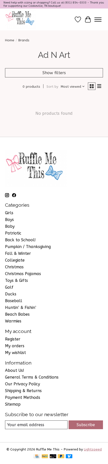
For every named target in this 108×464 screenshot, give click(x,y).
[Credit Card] (37, 456)
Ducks (10, 294)
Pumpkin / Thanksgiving (28, 246)
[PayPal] (45, 456)
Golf (9, 287)
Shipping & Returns (23, 390)
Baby (10, 226)
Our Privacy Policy (22, 384)
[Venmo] (69, 456)
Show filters (54, 72)
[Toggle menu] (98, 20)
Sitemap (13, 404)
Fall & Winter (18, 253)
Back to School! (20, 240)
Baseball (13, 300)
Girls (9, 212)
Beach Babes (17, 314)
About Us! (14, 370)
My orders (14, 345)
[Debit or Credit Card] (53, 456)
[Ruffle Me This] (20, 19)
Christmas (14, 267)
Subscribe (86, 424)
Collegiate (15, 260)
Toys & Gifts (16, 280)
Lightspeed (93, 449)
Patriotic (13, 233)
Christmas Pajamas (23, 273)
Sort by (52, 86)
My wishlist (15, 352)
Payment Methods (22, 397)
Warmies (13, 321)
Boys (9, 219)
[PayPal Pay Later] (61, 456)
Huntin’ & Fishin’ (20, 307)
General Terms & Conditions (32, 377)
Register (12, 339)
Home (9, 40)
